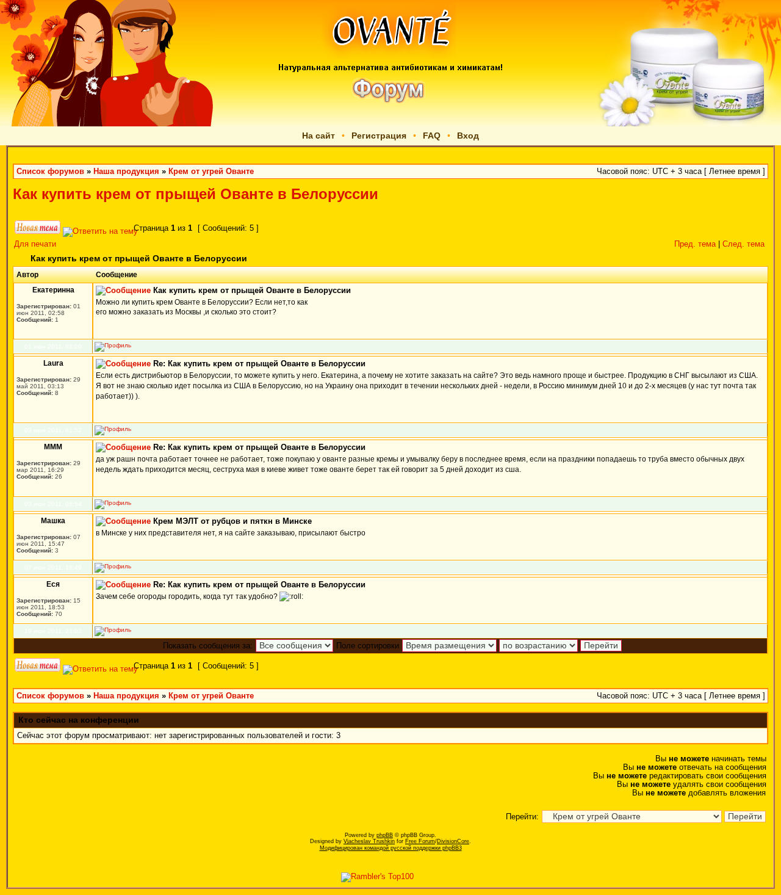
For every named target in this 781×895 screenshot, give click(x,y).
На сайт (318, 135)
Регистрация (378, 135)
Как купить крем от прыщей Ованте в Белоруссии (195, 194)
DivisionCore (453, 841)
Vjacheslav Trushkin (369, 841)
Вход (468, 135)
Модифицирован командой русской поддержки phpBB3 (391, 848)
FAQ (432, 135)
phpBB (384, 835)
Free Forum (420, 841)
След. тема (743, 244)
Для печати (35, 244)
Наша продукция (126, 171)
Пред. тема (695, 244)
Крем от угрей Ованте (211, 171)
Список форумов (50, 171)
